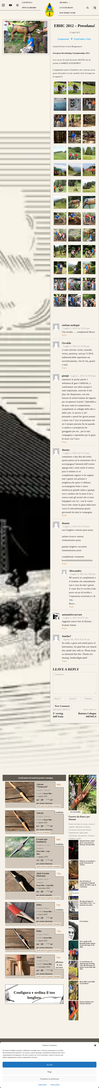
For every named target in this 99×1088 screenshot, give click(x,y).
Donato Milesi (48, 793)
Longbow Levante (43, 845)
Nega (49, 1072)
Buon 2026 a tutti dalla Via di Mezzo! (87, 982)
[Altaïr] (19, 965)
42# (37, 971)
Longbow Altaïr (42, 879)
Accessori (75, 812)
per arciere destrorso (44, 803)
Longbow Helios (42, 908)
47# (37, 826)
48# (37, 944)
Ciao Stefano (84, 921)
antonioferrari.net (72, 614)
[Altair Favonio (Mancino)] (19, 881)
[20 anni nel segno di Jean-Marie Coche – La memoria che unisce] (73, 910)
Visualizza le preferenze (49, 1079)
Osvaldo (66, 343)
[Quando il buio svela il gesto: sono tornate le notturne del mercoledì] (73, 849)
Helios (39, 905)
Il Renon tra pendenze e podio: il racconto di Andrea (87, 863)
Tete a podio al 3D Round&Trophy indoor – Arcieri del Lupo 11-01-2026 (88, 944)
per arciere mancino (44, 895)
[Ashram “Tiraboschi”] (19, 792)
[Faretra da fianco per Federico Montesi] (73, 1010)
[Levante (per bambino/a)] (19, 847)
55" (51, 860)
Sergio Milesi (49, 885)
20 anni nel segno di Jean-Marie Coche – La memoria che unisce (87, 903)
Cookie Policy (42, 1084)
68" (51, 892)
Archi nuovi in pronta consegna (48, 806)
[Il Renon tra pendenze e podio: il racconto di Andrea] (73, 870)
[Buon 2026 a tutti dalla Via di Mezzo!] (73, 990)
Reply (64, 335)
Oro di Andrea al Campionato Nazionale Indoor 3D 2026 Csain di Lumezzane (88, 884)
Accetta (50, 1065)
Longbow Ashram (43, 790)
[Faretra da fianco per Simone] (82, 794)
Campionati (63, 39)
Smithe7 (66, 636)
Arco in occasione (43, 832)
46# (37, 800)
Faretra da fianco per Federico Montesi (87, 1002)
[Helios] (19, 912)
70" (51, 971)
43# (37, 918)
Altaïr (39, 957)
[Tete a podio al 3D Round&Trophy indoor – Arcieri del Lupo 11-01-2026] (73, 950)
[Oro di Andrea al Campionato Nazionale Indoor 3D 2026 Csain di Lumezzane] (73, 890)
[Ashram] (19, 820)
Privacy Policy (55, 1084)
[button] (95, 1045)
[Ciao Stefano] (73, 930)
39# (37, 892)
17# (37, 860)
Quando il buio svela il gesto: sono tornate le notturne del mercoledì (87, 843)
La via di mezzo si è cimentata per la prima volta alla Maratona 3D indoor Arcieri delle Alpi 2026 (87, 965)
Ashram (39, 813)
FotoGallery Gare (82, 39)
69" (51, 800)
